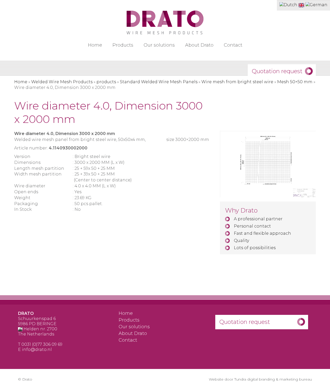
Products (122, 45)
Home (95, 45)
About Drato (199, 45)
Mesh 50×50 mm (294, 81)
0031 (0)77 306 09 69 (41, 344)
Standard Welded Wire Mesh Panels (158, 81)
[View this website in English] (302, 4)
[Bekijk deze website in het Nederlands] (288, 4)
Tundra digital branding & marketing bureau (273, 379)
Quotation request (277, 71)
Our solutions (159, 45)
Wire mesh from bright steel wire (237, 81)
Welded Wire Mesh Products (62, 81)
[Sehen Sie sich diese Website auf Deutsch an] (316, 4)
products (106, 81)
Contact (233, 45)
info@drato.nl (37, 349)
